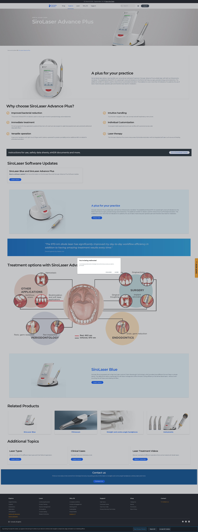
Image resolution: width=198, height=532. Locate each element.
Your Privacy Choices (140, 529)
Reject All (152, 529)
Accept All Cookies (165, 529)
